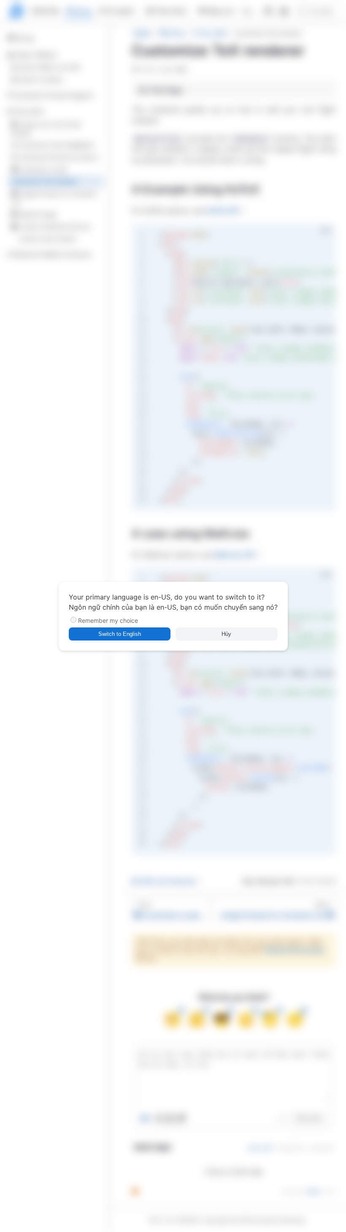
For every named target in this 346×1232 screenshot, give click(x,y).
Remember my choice (108, 620)
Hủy (226, 634)
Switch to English (119, 634)
